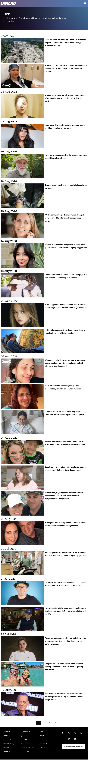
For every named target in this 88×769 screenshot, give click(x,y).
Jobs (41, 732)
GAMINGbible (25, 732)
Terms (5, 736)
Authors (42, 748)
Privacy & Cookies (9, 740)
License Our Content (27, 748)
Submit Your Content (73, 747)
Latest (41, 736)
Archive (42, 740)
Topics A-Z (43, 744)
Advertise (6, 732)
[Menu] (85, 3)
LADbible (6, 748)
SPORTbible (7, 752)
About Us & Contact (26, 752)
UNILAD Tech (24, 740)
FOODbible (24, 744)
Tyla (21, 736)
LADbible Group (8, 744)
